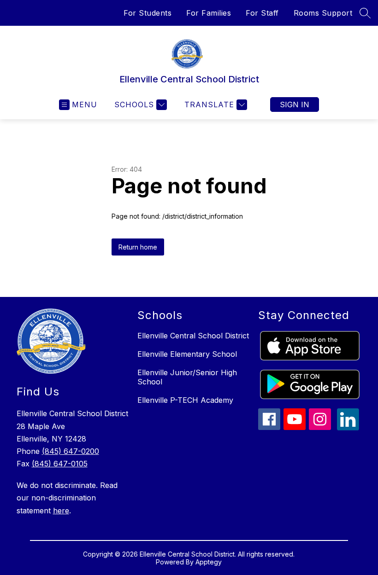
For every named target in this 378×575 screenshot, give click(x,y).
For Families (208, 12)
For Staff (262, 12)
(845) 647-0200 (70, 451)
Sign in (294, 104)
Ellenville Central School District (193, 335)
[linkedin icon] (348, 427)
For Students (147, 12)
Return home (137, 247)
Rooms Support (323, 12)
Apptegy (208, 562)
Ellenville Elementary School (187, 354)
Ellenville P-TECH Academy (185, 400)
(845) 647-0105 (60, 463)
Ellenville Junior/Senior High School (187, 377)
